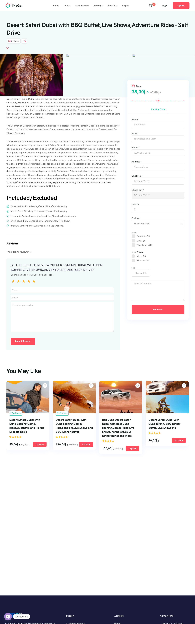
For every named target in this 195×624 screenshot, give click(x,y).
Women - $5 (143, 260)
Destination (81, 5)
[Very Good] (28, 282)
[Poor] (18, 282)
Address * (136, 161)
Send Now (158, 309)
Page (124, 5)
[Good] (23, 282)
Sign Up (181, 5)
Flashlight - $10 (144, 245)
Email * (135, 133)
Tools (134, 232)
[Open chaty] (8, 616)
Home (56, 5)
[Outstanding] (33, 282)
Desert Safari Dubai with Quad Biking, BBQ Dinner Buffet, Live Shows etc (164, 424)
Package (136, 218)
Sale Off (112, 5)
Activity (97, 5)
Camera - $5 (143, 236)
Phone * (136, 147)
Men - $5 (141, 256)
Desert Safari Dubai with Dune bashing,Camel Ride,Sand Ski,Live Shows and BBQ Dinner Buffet (74, 426)
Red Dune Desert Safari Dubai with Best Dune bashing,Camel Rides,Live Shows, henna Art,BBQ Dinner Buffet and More (118, 427)
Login (164, 5)
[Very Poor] (13, 282)
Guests (135, 204)
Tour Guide (137, 252)
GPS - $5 (141, 240)
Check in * (137, 175)
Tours (66, 5)
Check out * (138, 189)
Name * (135, 119)
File (133, 267)
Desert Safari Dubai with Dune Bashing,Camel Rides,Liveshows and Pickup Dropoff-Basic (26, 426)
